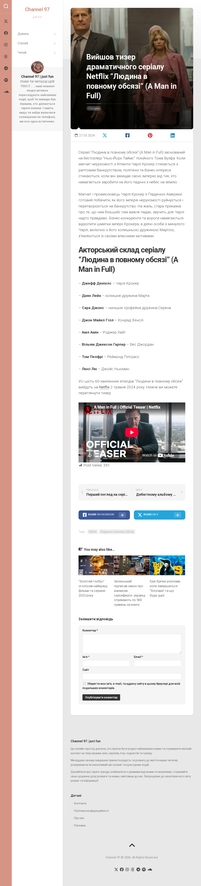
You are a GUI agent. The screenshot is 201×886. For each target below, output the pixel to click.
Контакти (80, 803)
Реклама (80, 825)
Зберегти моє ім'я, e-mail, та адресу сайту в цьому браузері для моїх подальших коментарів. (131, 686)
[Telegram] (6, 68)
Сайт (85, 669)
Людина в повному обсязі (117, 531)
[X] (6, 21)
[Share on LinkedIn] (178, 135)
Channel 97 (37, 9)
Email (138, 656)
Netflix (104, 387)
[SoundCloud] (6, 92)
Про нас (79, 818)
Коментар (90, 630)
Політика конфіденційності (91, 810)
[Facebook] (6, 33)
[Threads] (6, 57)
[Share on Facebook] (132, 135)
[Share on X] (110, 135)
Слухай (23, 43)
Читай (22, 52)
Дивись (23, 34)
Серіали (93, 108)
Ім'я (86, 656)
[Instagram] (6, 45)
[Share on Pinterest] (155, 135)
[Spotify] (6, 80)
